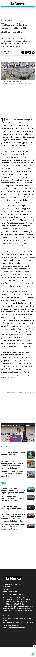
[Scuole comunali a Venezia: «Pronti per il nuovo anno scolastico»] (31, 474)
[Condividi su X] (29, 52)
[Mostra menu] (2, 3)
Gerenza (6, 587)
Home (3, 20)
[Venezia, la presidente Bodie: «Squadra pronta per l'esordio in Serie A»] (31, 526)
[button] (18, 432)
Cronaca (10, 20)
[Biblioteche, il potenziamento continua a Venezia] (31, 455)
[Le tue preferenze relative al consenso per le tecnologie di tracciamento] (32, 653)
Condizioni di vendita (12, 585)
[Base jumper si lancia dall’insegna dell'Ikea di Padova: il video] (31, 507)
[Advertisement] (18, 12)
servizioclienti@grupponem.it (14, 627)
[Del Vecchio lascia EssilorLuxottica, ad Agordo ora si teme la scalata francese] (31, 497)
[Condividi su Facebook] (22, 52)
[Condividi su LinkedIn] (26, 52)
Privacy (6, 589)
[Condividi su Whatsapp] (33, 52)
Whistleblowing (10, 591)
